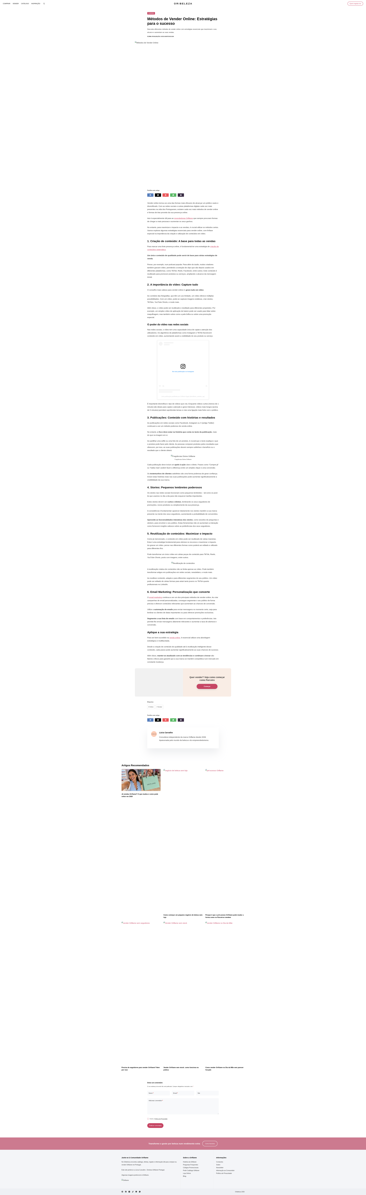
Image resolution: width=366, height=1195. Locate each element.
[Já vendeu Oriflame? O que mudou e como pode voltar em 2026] (141, 780)
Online (150, 707)
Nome (151, 1093)
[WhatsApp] (173, 195)
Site (199, 1093)
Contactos (219, 1162)
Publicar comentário (155, 1125)
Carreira (151, 13)
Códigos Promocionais (190, 1167)
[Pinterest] (166, 195)
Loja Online (187, 1173)
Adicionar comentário (156, 1100)
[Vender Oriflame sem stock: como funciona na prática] (183, 992)
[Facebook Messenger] (136, 1192)
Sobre (218, 1165)
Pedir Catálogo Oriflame (191, 1170)
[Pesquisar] (44, 3)
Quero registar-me (355, 3)
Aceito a (158, 1119)
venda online (174, 638)
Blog (184, 1176)
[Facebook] (150, 195)
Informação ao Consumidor (225, 1170)
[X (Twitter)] (158, 195)
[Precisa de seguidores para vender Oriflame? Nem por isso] (141, 992)
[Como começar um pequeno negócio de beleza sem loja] (183, 840)
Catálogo (25, 3)
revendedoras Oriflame (183, 218)
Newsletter (219, 1167)
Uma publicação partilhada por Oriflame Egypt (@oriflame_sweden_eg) (183, 396)
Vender (16, 3)
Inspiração (35, 3)
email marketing (155, 597)
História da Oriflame (189, 1162)
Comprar (6, 3)
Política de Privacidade (161, 1119)
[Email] (181, 195)
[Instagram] (129, 1192)
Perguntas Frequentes (190, 1165)
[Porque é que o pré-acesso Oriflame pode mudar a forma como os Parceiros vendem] (224, 840)
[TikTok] (133, 1192)
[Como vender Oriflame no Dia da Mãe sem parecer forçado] (224, 992)
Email (175, 1093)
